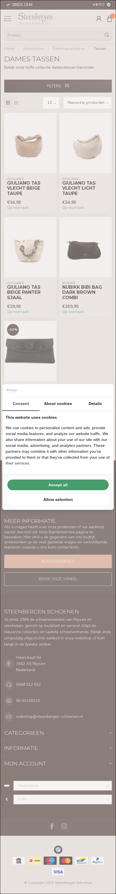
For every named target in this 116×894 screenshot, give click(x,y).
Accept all (58, 485)
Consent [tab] (21, 403)
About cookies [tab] (58, 403)
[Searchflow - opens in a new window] (103, 390)
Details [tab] (95, 403)
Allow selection (58, 499)
